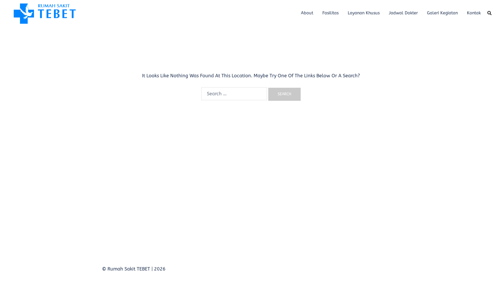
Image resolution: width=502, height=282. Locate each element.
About (307, 12)
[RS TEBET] (44, 13)
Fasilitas (330, 12)
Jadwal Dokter (403, 12)
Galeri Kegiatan (442, 12)
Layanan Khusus (364, 12)
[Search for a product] (489, 13)
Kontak (474, 12)
